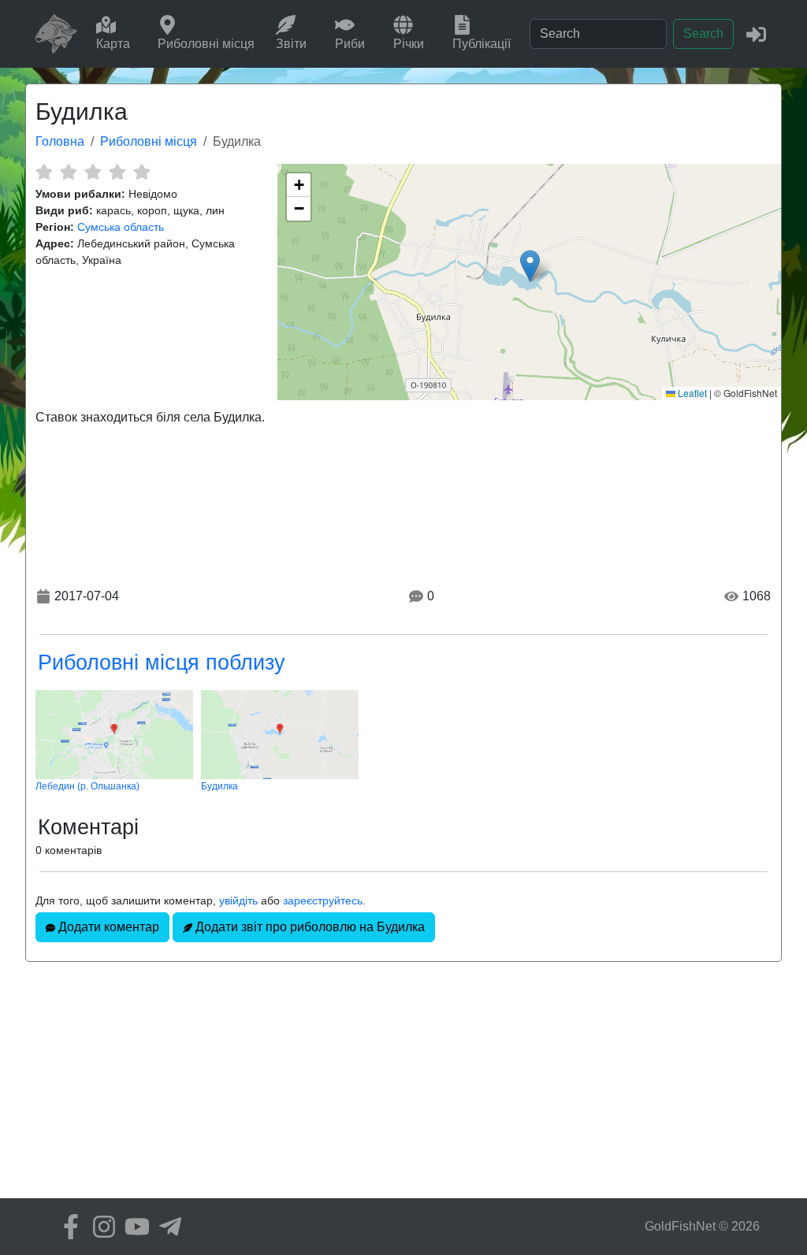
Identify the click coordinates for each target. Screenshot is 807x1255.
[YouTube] (133, 1226)
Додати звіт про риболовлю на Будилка (308, 927)
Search (703, 33)
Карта (113, 43)
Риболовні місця (206, 43)
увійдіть (238, 900)
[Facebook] (67, 1226)
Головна (59, 141)
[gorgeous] (141, 172)
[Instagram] (100, 1226)
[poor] (68, 172)
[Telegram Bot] (166, 1226)
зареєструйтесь (323, 900)
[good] (117, 172)
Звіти (291, 43)
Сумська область (120, 227)
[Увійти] (756, 33)
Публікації (481, 43)
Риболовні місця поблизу (161, 662)
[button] (530, 266)
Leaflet (691, 392)
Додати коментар (107, 927)
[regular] (92, 172)
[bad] (43, 172)
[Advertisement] (403, 1088)
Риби (350, 43)
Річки (408, 43)
